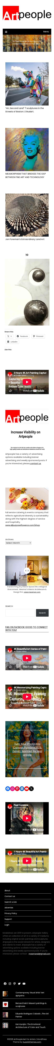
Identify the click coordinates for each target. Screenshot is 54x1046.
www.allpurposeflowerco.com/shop (22, 525)
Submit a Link (11, 902)
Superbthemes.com (32, 1042)
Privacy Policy (11, 913)
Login (7, 925)
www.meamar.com (32, 592)
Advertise (9, 907)
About (7, 890)
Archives (9, 539)
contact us (35, 463)
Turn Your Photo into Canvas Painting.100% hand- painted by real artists (27, 749)
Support (8, 919)
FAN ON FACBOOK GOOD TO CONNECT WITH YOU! (26, 629)
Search (9, 606)
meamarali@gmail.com (39, 953)
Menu (46, 31)
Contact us (10, 896)
